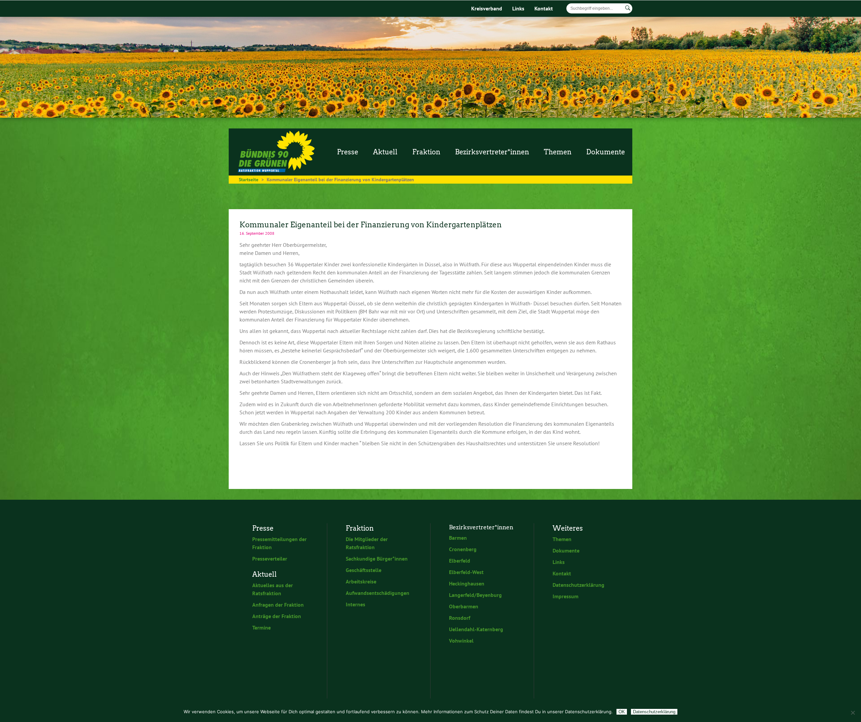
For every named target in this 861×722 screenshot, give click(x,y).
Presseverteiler (269, 558)
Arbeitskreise (361, 581)
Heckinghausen (466, 583)
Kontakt (543, 8)
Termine (261, 627)
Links (518, 8)
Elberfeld (459, 560)
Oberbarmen (463, 606)
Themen (562, 539)
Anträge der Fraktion (276, 616)
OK (622, 711)
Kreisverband (486, 8)
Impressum (565, 596)
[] (627, 8)
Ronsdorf (459, 617)
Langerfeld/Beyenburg (475, 595)
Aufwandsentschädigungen (377, 593)
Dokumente (566, 550)
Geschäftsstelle (363, 570)
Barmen (458, 537)
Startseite (248, 180)
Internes (355, 604)
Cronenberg (463, 549)
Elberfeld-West (466, 572)
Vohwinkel (461, 640)
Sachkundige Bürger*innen (377, 558)
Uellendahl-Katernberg (476, 629)
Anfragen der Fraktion (278, 604)
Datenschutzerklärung (578, 584)
